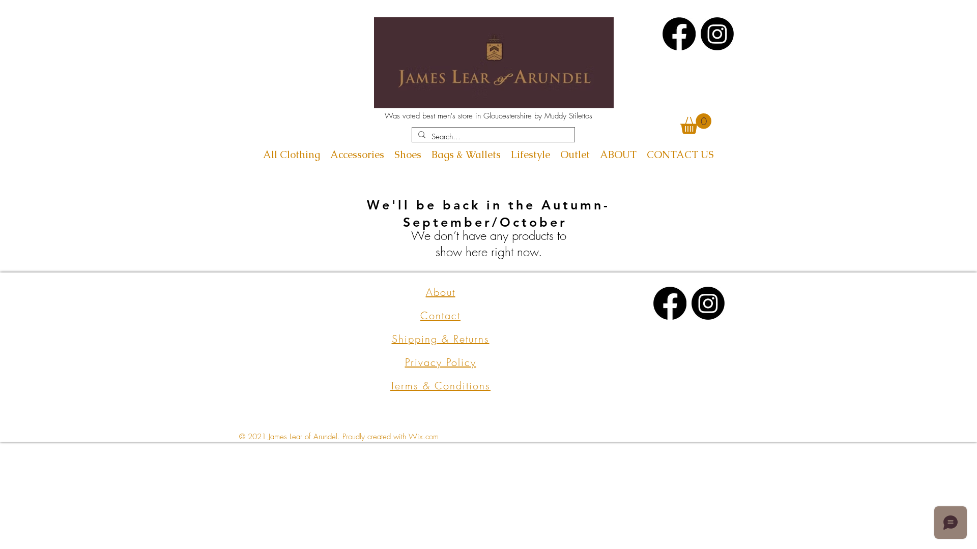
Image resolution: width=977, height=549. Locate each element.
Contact (440, 315)
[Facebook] (679, 33)
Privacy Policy (440, 362)
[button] (695, 123)
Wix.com (424, 437)
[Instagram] (717, 33)
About (440, 292)
